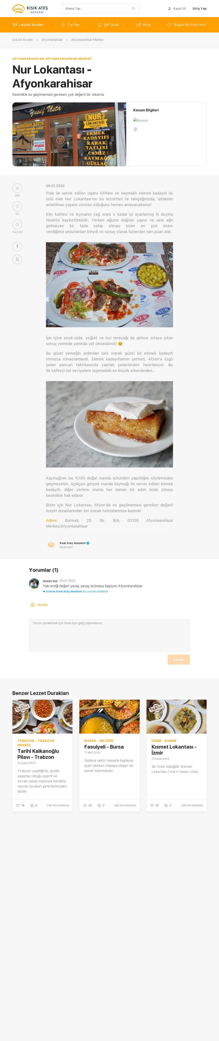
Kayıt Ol (179, 8)
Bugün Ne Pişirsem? (190, 25)
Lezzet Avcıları (31, 25)
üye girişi (78, 623)
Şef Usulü (111, 25)
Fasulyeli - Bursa (104, 747)
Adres (51, 520)
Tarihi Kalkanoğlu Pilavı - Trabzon (38, 754)
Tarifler (73, 25)
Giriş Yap (199, 8)
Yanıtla (42, 604)
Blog (146, 25)
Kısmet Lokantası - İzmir (174, 750)
